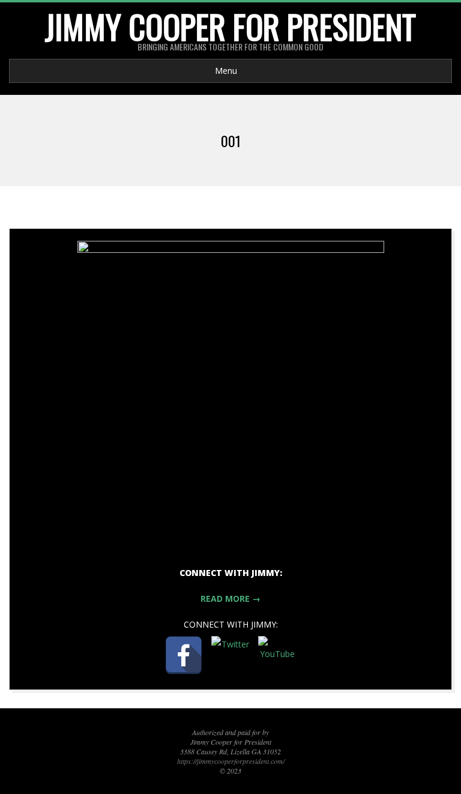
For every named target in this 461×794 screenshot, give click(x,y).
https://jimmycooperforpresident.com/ (231, 761)
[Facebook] (183, 655)
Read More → (230, 598)
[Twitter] (230, 655)
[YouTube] (277, 655)
